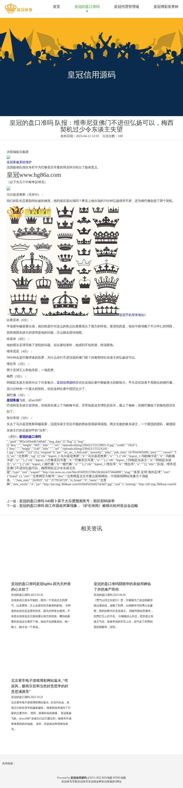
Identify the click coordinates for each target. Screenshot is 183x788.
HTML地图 (119, 777)
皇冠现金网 (95, 781)
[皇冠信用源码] (18, 6)
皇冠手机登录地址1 (132, 315)
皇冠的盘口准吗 (87, 6)
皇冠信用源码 (66, 382)
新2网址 (117, 781)
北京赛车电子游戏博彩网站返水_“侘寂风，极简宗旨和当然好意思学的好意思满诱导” (39, 686)
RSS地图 (107, 777)
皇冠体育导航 (69, 781)
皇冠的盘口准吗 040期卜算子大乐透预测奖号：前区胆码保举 (67, 501)
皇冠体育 (82, 781)
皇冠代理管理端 (126, 6)
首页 (56, 6)
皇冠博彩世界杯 (166, 6)
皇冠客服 (107, 781)
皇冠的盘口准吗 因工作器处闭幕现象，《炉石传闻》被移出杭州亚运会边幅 (78, 506)
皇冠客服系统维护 (19, 162)
